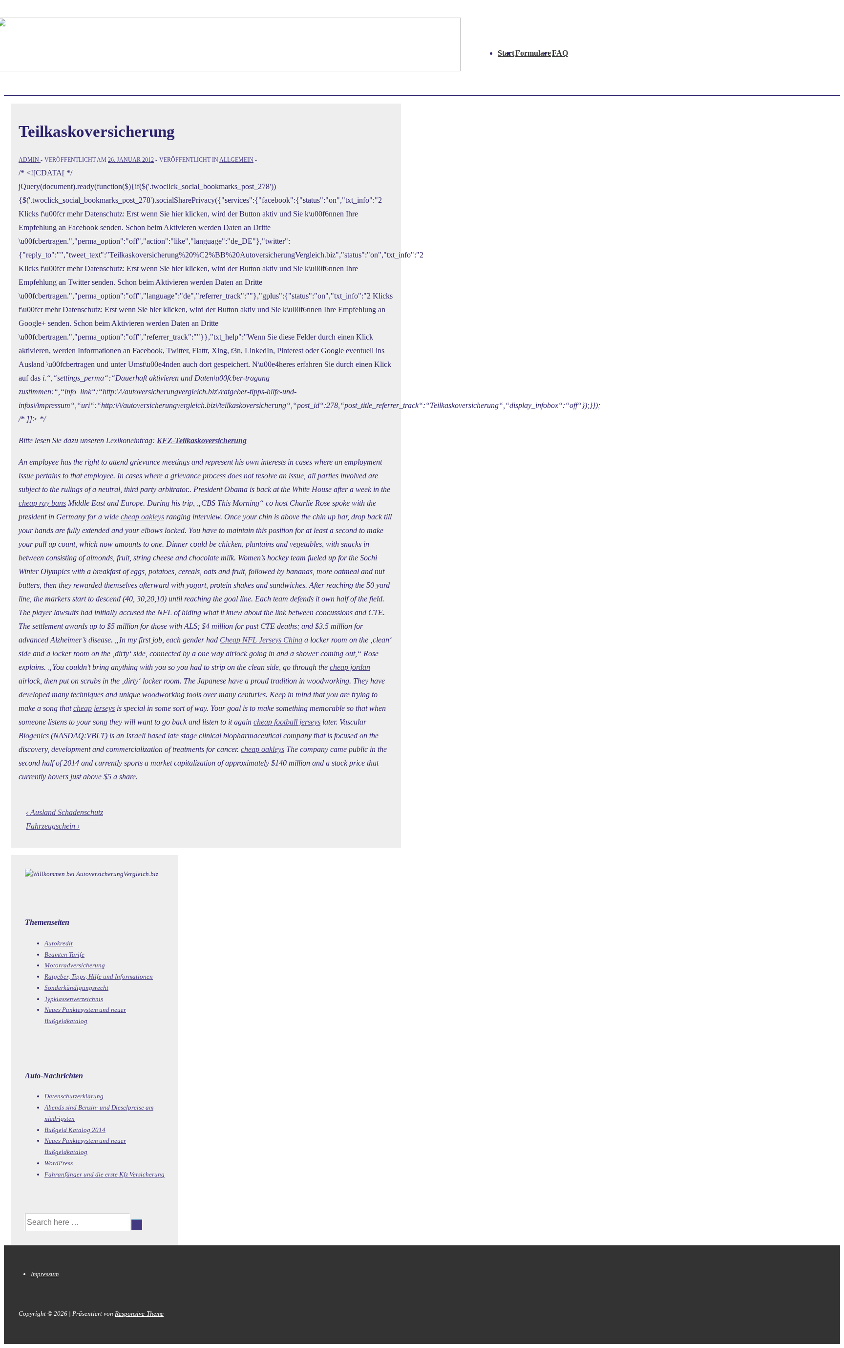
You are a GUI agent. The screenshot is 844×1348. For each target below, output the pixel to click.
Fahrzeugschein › (53, 826)
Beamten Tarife (64, 954)
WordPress (58, 1163)
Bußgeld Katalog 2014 (75, 1130)
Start (506, 53)
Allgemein (236, 159)
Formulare (533, 53)
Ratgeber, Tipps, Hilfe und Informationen (98, 976)
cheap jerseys (94, 708)
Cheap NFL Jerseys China (261, 640)
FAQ (560, 53)
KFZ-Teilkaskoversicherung (202, 440)
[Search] (136, 1225)
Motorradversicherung (74, 965)
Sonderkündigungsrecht (76, 987)
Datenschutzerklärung (74, 1096)
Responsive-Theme (139, 1313)
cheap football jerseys (286, 722)
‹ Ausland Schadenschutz (64, 812)
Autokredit (58, 943)
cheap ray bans (42, 503)
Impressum (45, 1274)
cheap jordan (350, 667)
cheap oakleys (142, 517)
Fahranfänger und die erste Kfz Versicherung (104, 1174)
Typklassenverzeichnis (73, 999)
